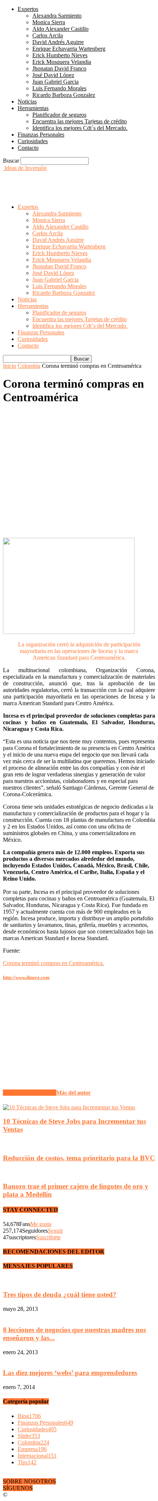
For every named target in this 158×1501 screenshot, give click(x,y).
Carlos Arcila (47, 35)
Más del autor (73, 1093)
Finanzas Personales (41, 134)
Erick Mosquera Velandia (61, 62)
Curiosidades (33, 141)
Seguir (55, 1231)
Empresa (32, 1449)
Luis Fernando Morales (59, 88)
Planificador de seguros (59, 115)
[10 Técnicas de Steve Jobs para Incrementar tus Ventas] (69, 1107)
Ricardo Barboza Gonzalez (63, 95)
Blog (29, 1416)
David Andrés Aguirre (58, 42)
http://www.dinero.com (26, 977)
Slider (29, 1436)
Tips (27, 1462)
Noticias (27, 101)
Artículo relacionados (29, 1093)
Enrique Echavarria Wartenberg (68, 49)
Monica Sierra (48, 22)
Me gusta (40, 1224)
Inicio (9, 366)
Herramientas (33, 108)
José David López (53, 75)
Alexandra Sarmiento (57, 15)
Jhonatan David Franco (59, 68)
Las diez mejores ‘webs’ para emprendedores (70, 1373)
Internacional (37, 1456)
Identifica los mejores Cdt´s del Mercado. (80, 128)
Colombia (29, 366)
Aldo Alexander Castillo (60, 29)
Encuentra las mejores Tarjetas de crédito (79, 121)
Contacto (28, 148)
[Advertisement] (62, 180)
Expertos (28, 9)
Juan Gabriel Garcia (55, 82)
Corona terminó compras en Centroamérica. (53, 963)
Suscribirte (48, 1237)
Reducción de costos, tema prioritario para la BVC (79, 1158)
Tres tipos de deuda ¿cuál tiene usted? (59, 1294)
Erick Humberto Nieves (59, 55)
